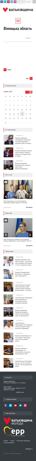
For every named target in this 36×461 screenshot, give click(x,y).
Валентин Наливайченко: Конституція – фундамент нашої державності (22, 274)
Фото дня (8, 175)
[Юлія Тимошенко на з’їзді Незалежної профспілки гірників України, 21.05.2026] (18, 189)
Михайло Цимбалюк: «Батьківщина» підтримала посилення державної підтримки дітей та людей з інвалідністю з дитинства (23, 140)
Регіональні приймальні (23, 441)
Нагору (28, 449)
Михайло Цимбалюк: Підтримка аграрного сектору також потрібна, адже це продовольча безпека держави (22, 313)
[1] (22, 109)
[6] (14, 114)
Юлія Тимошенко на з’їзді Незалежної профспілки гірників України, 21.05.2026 (15, 201)
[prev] (11, 137)
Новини (6, 441)
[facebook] (1, 1)
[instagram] (15, 1)
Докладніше (29, 207)
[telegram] (12, 1)
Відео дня (8, 213)
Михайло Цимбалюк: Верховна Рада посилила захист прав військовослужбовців (22, 166)
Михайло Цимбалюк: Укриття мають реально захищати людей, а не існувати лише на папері (23, 153)
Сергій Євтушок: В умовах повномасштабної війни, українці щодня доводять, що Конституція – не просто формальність (23, 287)
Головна (28, 38)
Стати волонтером (9, 443)
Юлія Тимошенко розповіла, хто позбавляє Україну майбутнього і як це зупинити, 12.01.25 (17, 240)
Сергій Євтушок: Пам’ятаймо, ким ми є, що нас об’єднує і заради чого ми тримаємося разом (23, 363)
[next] (11, 168)
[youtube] (8, 1)
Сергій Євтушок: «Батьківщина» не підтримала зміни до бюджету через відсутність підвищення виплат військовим (23, 325)
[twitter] (5, 1)
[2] (10, 114)
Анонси (12, 441)
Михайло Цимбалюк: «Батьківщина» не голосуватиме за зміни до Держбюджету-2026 (22, 351)
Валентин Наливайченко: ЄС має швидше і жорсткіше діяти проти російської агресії (23, 338)
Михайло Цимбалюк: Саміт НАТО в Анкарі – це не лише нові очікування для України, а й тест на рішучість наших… (23, 262)
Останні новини (10, 130)
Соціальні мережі (10, 399)
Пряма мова (9, 251)
